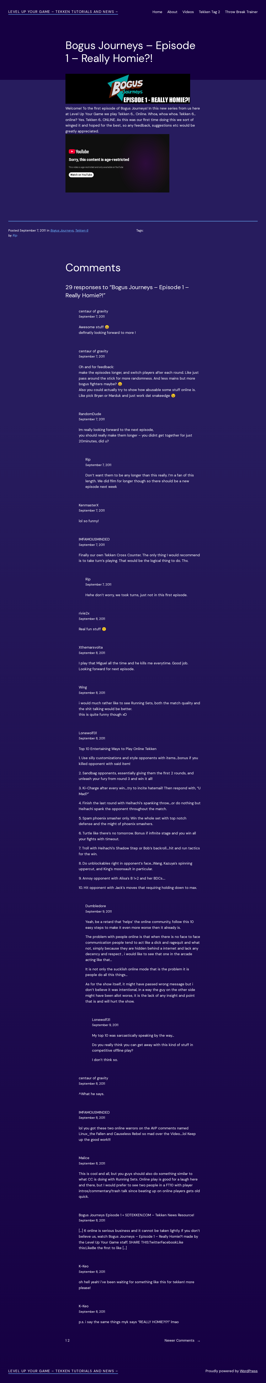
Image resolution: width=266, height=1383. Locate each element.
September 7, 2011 (92, 317)
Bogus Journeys (62, 230)
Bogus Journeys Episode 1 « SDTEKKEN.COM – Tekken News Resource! (136, 1215)
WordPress (249, 1371)
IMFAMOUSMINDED (94, 539)
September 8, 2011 (92, 619)
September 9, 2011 (98, 911)
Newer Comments (183, 1340)
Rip (88, 579)
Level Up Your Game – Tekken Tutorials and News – (63, 11)
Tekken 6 (81, 230)
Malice (84, 1158)
